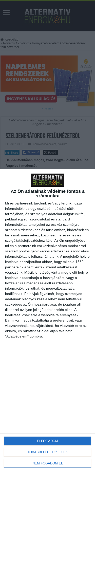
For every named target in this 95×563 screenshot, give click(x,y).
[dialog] (47, 366)
